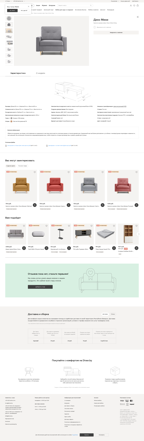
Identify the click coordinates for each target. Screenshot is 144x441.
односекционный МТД (119, 106)
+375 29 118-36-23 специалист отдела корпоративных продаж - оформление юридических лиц (13, 407)
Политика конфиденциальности (72, 422)
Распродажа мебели (99, 405)
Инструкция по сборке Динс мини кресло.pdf (19, 145)
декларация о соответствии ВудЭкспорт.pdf (59, 145)
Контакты (7, 421)
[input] (75, 5)
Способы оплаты (68, 408)
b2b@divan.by (9, 416)
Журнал (44, 5)
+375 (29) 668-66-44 (10, 400)
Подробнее (75, 434)
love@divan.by (9, 403)
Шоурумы (52, 5)
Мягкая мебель (97, 400)
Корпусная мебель (98, 403)
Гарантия (66, 414)
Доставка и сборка (69, 405)
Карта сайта (67, 416)
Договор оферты (68, 419)
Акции (38, 5)
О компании (67, 400)
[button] (131, 5)
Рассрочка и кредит (69, 411)
